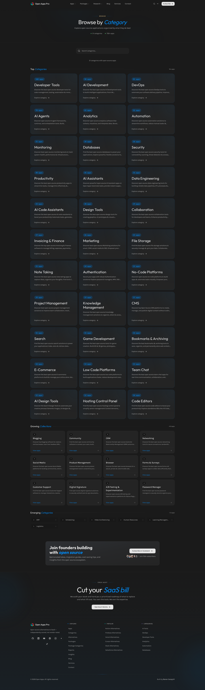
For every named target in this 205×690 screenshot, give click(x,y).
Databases (146, 650)
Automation (146, 646)
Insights (71, 654)
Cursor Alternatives (112, 641)
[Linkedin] (38, 638)
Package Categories (75, 646)
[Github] (33, 638)
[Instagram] (55, 638)
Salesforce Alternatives (113, 650)
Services (117, 4)
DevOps (145, 633)
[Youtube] (44, 638)
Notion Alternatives (112, 629)
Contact (128, 4)
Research (96, 4)
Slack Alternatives (112, 646)
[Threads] (61, 638)
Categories (72, 633)
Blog (108, 4)
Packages (83, 4)
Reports (71, 650)
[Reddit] (50, 638)
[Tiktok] (47, 644)
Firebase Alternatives (113, 633)
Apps (72, 4)
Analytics (145, 641)
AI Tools (145, 629)
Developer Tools (148, 637)
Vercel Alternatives (112, 637)
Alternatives (72, 637)
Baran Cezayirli (169, 679)
